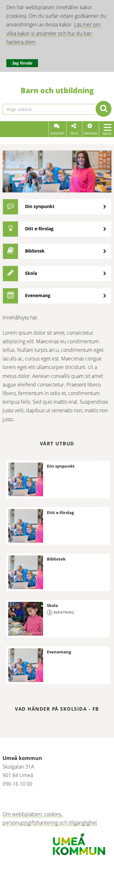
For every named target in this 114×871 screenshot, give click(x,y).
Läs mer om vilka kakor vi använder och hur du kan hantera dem (54, 33)
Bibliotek (35, 251)
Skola (31, 273)
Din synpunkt (39, 206)
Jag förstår (22, 63)
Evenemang (37, 295)
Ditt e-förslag (39, 229)
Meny (107, 133)
